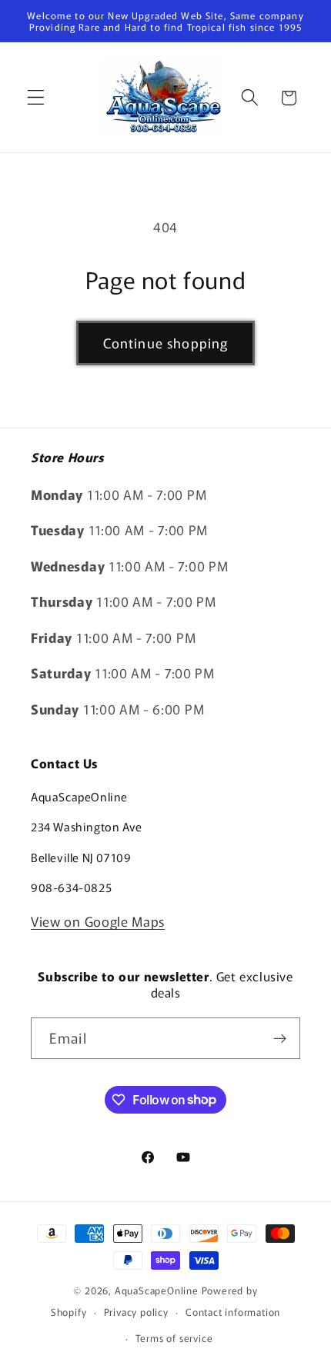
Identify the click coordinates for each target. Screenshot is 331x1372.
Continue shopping (166, 342)
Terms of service (174, 1337)
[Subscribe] (279, 1038)
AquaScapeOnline (157, 1290)
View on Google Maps (98, 921)
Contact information (233, 1311)
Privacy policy (136, 1311)
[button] (35, 98)
